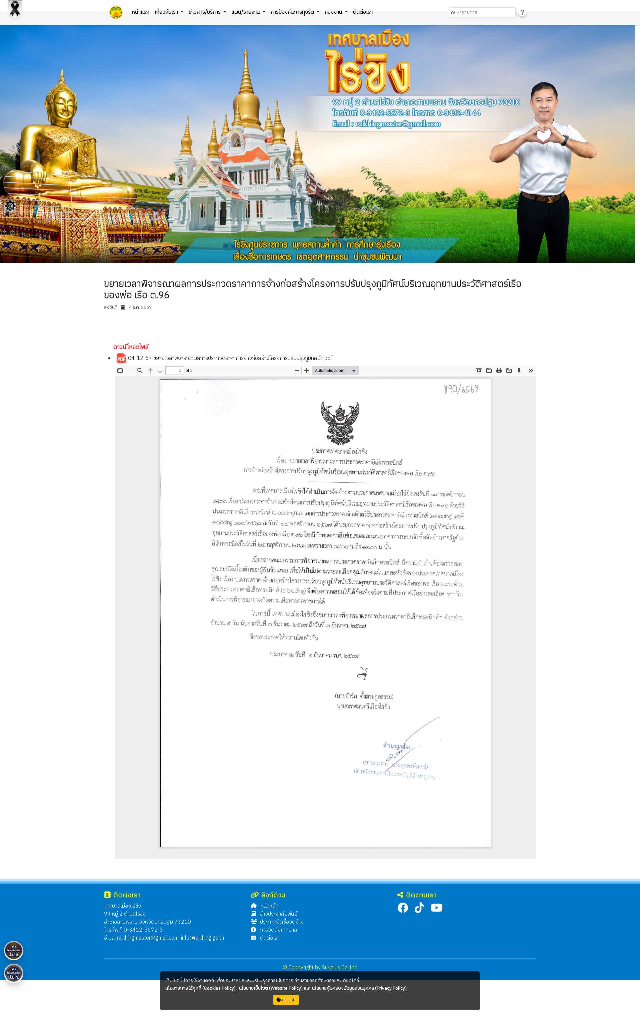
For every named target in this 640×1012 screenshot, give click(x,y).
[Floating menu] (10, 205)
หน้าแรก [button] (140, 12)
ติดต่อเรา (269, 938)
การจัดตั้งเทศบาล (278, 930)
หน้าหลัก (268, 906)
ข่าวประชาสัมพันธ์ (278, 914)
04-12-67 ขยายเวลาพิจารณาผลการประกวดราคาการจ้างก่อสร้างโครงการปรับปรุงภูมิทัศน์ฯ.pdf (229, 358)
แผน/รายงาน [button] (246, 12)
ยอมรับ (288, 1000)
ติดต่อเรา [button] (363, 12)
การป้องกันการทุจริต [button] (293, 12)
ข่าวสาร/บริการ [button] (205, 12)
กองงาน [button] (334, 12)
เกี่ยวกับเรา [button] (167, 12)
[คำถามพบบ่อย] (522, 12)
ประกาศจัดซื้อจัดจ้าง (282, 922)
